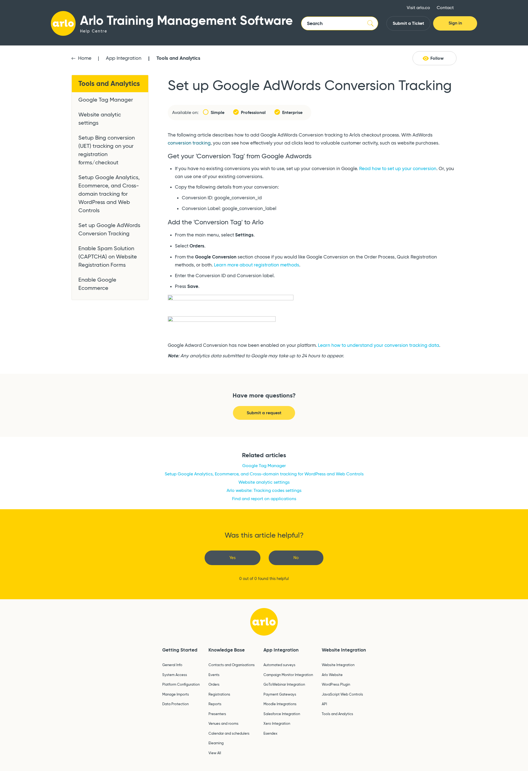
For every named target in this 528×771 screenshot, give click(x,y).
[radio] (232, 558)
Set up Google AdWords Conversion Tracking (109, 229)
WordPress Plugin (336, 684)
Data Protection (175, 704)
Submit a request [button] (264, 413)
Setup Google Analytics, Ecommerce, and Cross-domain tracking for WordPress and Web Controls (109, 194)
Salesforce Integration (281, 714)
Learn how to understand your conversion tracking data (378, 345)
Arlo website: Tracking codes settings (264, 490)
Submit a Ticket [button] (408, 23)
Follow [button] (437, 58)
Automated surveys (279, 665)
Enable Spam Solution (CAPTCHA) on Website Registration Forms (107, 256)
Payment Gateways (279, 694)
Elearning (216, 743)
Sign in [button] (455, 23)
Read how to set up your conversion (397, 168)
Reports (214, 704)
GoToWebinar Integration (284, 684)
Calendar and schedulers (228, 733)
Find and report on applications (264, 498)
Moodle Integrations (279, 704)
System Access (174, 674)
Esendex (270, 733)
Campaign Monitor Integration (288, 674)
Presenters (217, 714)
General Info (172, 665)
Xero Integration (276, 723)
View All (214, 753)
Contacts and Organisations (231, 665)
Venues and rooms (223, 723)
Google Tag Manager (105, 99)
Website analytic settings (99, 118)
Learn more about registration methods (256, 265)
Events (213, 674)
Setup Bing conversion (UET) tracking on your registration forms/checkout (106, 150)
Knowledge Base (226, 650)
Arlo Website (332, 674)
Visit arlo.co (418, 7)
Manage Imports (175, 694)
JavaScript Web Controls (342, 694)
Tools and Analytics (178, 58)
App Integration (123, 58)
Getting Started (179, 650)
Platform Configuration (181, 684)
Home (84, 58)
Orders (213, 684)
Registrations (219, 694)
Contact (445, 7)
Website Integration (344, 650)
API (324, 704)
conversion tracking (189, 143)
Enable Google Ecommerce (97, 283)
